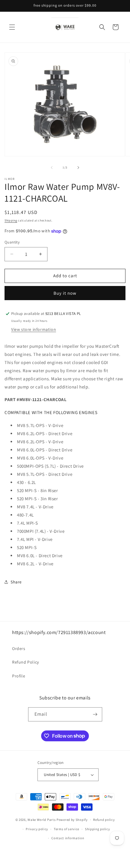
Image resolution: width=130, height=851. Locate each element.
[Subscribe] (95, 714)
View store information (33, 329)
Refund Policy (25, 662)
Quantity (12, 242)
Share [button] (16, 582)
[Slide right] (78, 167)
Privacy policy (37, 829)
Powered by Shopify (72, 820)
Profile (18, 676)
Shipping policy (97, 829)
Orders (18, 648)
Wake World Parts (42, 820)
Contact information (67, 838)
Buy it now (65, 293)
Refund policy (104, 820)
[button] (12, 27)
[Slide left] (51, 167)
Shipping (11, 220)
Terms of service (66, 829)
